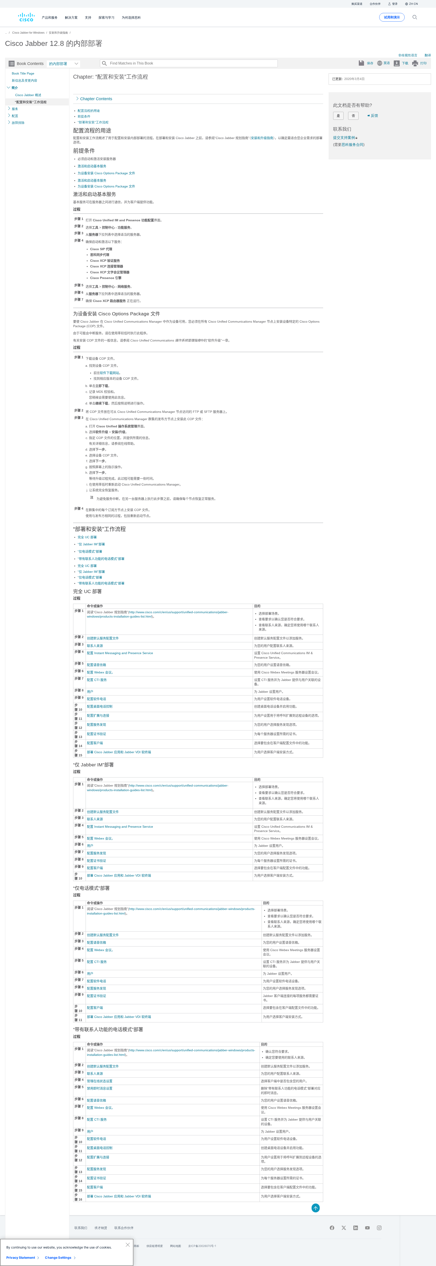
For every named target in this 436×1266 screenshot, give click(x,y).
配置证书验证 (96, 734)
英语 (387, 63)
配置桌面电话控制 (99, 706)
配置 (15, 116)
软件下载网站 (109, 373)
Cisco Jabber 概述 (28, 95)
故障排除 (18, 123)
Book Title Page (23, 73)
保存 (370, 63)
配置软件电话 (96, 699)
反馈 (374, 115)
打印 (423, 63)
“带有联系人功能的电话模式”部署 (101, 559)
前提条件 (84, 116)
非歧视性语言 (407, 55)
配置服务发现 (96, 724)
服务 (15, 109)
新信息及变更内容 (24, 80)
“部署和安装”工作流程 (93, 122)
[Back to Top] (316, 1208)
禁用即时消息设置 (99, 1088)
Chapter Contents (96, 99)
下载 (405, 63)
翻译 (428, 55)
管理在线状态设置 (99, 1081)
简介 (15, 88)
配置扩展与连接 (98, 715)
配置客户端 (95, 743)
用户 (90, 691)
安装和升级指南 (262, 138)
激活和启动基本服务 (92, 166)
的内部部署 (58, 64)
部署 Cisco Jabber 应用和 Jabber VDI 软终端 (119, 752)
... (6, 32)
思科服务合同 (352, 145)
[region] (67, 1252)
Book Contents (30, 63)
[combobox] (63, 63)
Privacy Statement (20, 1257)
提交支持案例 (344, 138)
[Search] (104, 63)
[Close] (127, 1244)
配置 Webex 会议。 (101, 672)
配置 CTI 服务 (97, 680)
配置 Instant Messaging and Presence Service (120, 653)
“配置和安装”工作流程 (31, 102)
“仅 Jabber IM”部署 (91, 544)
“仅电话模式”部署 (90, 551)
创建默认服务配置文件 (103, 638)
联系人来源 (95, 646)
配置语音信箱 (96, 665)
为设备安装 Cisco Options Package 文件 (106, 173)
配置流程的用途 (89, 110)
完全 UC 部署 (87, 537)
